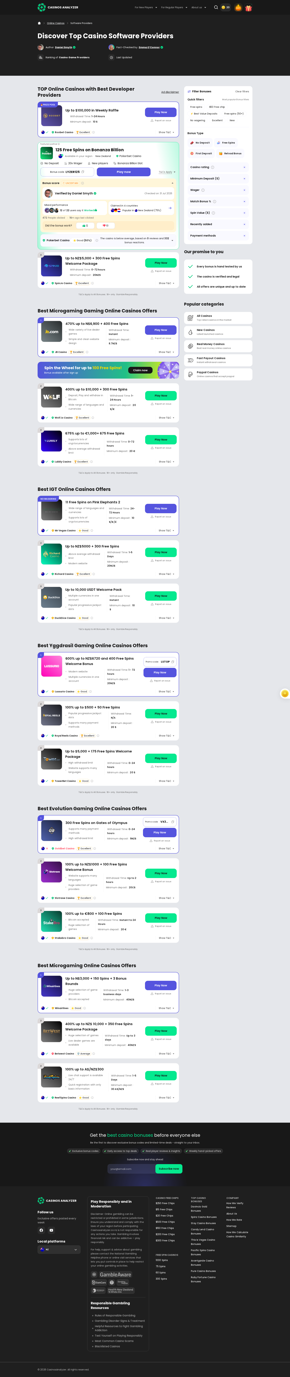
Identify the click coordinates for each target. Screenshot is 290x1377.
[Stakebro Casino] (108, 925)
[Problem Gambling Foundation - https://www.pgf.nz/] (98, 1290)
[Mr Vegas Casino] (108, 515)
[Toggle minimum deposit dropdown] (244, 178)
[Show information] (212, 167)
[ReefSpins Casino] (108, 1082)
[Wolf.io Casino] (108, 402)
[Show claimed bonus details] (170, 208)
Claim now (140, 370)
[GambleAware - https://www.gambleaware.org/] (115, 1274)
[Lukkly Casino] (108, 446)
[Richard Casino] (108, 559)
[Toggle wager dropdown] (244, 190)
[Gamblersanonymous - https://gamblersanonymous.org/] (111, 1282)
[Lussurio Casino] (108, 674)
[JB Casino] (108, 337)
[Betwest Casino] (108, 1038)
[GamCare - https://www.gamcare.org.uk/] (99, 1282)
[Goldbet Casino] (108, 834)
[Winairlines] (108, 992)
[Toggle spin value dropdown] (244, 213)
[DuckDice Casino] (108, 603)
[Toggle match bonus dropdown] (244, 201)
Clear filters (242, 91)
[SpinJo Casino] (108, 270)
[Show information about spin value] (213, 213)
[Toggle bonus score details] (172, 183)
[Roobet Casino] (108, 119)
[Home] (39, 23)
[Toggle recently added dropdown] (244, 224)
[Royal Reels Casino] (108, 720)
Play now (124, 172)
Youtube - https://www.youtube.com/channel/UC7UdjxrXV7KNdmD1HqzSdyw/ (51, 1230)
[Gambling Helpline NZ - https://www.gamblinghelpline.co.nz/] (122, 1282)
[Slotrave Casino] (108, 880)
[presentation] (145, 1168)
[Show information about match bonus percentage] (214, 201)
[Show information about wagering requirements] (203, 190)
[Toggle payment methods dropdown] (244, 235)
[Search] (216, 7)
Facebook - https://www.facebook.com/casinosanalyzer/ (41, 1230)
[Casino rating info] (93, 132)
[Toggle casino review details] (172, 240)
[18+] (94, 1274)
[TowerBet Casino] (108, 765)
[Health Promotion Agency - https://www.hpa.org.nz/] (121, 1290)
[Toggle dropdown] (244, 167)
